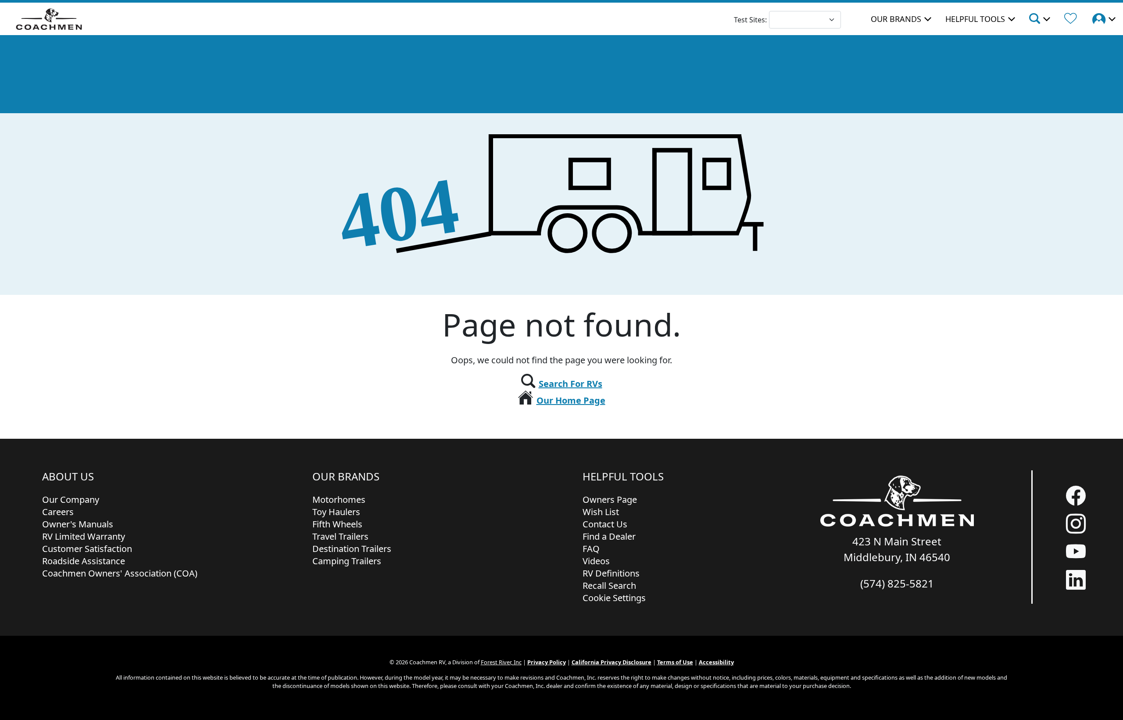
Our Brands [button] (896, 19)
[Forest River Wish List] (1071, 20)
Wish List (601, 512)
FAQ (591, 549)
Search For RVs (570, 384)
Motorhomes (338, 499)
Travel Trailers (340, 536)
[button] (1039, 20)
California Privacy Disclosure (611, 662)
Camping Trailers (346, 561)
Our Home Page (570, 400)
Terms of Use (675, 662)
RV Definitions (611, 573)
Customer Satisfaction (87, 549)
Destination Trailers (351, 549)
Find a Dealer (609, 536)
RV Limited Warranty (83, 536)
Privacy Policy (546, 662)
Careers (58, 512)
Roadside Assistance (83, 561)
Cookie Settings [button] (614, 598)
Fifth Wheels (337, 524)
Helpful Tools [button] (975, 19)
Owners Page (610, 499)
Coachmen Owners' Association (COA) (119, 573)
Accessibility (716, 662)
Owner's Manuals (77, 524)
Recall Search (609, 585)
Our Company (70, 499)
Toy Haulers (336, 512)
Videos (596, 561)
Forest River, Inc (501, 662)
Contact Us (605, 524)
